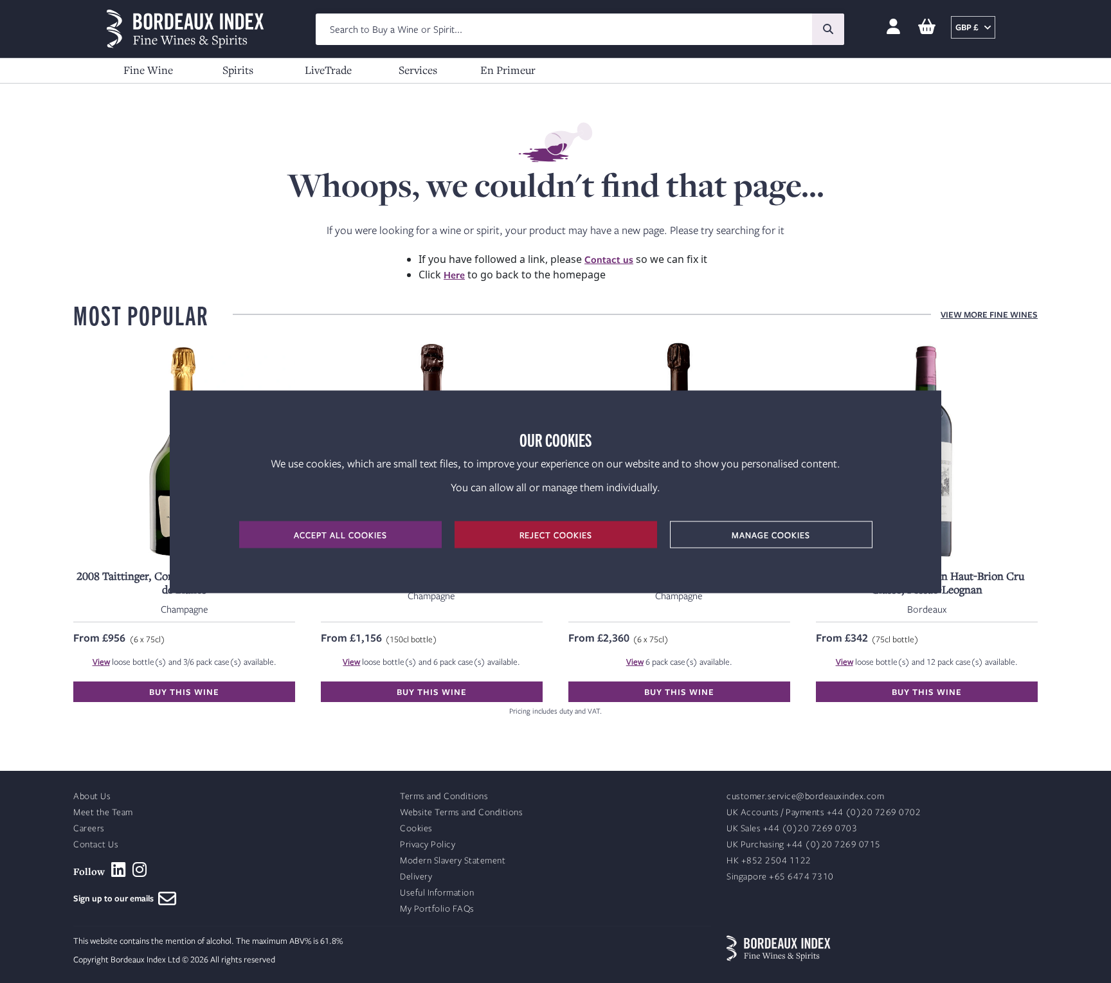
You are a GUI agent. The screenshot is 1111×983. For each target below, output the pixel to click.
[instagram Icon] (139, 869)
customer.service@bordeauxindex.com (805, 796)
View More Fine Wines (989, 314)
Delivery (416, 876)
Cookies (416, 828)
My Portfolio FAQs (437, 908)
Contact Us (95, 844)
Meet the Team (103, 812)
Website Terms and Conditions (461, 812)
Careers (89, 828)
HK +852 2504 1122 (769, 860)
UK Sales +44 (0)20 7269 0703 (792, 828)
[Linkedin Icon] (118, 869)
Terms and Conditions (444, 796)
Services (418, 69)
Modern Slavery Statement (452, 860)
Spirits (237, 69)
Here (454, 274)
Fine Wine (148, 69)
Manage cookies (771, 534)
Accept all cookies (340, 534)
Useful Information (437, 892)
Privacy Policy (427, 844)
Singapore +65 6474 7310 (780, 876)
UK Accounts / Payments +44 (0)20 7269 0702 (824, 812)
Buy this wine (184, 692)
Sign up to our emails (115, 898)
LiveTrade (328, 69)
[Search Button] (828, 29)
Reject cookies (555, 534)
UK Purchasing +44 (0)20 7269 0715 (804, 844)
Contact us (608, 259)
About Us (92, 796)
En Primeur (508, 69)
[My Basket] (927, 27)
